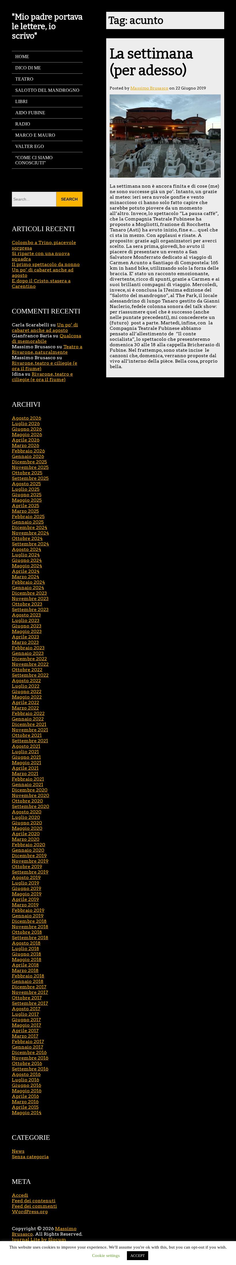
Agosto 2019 (26, 877)
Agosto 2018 (26, 943)
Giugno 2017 (26, 1019)
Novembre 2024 (30, 533)
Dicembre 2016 (29, 1052)
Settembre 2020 (30, 806)
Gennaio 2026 (28, 456)
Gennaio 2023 (28, 653)
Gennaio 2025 (28, 522)
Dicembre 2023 (29, 593)
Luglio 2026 (26, 423)
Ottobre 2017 (27, 997)
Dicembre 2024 (29, 527)
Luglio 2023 (25, 620)
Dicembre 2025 (29, 462)
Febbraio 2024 (28, 582)
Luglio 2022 (25, 686)
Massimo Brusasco (149, 88)
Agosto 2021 (26, 746)
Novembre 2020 (30, 795)
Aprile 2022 (25, 702)
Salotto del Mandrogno (47, 90)
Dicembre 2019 (29, 855)
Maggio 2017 (26, 1025)
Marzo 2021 (25, 773)
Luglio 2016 (25, 1080)
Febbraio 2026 (28, 451)
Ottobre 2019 (27, 866)
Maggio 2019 (26, 894)
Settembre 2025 (30, 478)
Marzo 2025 (25, 511)
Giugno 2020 (27, 822)
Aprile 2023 (25, 637)
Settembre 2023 (30, 609)
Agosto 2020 (26, 812)
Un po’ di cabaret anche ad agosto (45, 327)
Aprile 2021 (25, 768)
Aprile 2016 (25, 1096)
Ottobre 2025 (27, 472)
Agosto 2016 (26, 1074)
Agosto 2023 (26, 615)
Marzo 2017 (25, 1036)
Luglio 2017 (25, 1014)
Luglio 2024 (26, 555)
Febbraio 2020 (28, 844)
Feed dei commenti (34, 1206)
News (18, 1151)
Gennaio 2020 (28, 850)
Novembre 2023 (30, 598)
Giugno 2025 (26, 494)
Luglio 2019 (25, 883)
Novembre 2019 (30, 861)
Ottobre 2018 (27, 932)
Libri (21, 101)
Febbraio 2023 (28, 647)
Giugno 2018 (26, 954)
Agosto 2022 (26, 680)
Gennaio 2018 (27, 981)
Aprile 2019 (25, 899)
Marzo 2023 (25, 642)
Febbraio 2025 (28, 516)
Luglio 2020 (26, 817)
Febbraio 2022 (28, 713)
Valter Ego (29, 146)
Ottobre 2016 (27, 1063)
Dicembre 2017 (29, 987)
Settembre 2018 (30, 937)
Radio (22, 123)
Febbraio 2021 (28, 779)
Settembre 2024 (30, 544)
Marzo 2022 (25, 708)
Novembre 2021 (30, 730)
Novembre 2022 (30, 664)
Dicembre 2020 (29, 790)
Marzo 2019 (25, 905)
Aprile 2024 (25, 571)
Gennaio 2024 (28, 587)
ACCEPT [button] (137, 1255)
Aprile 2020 (26, 833)
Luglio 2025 (25, 489)
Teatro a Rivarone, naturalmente (47, 349)
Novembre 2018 (30, 926)
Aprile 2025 (25, 505)
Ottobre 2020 (27, 801)
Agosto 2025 (26, 483)
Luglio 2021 (25, 751)
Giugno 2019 (26, 888)
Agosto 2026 (26, 418)
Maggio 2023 (27, 631)
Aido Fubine (30, 112)
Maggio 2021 (26, 762)
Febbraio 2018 (28, 976)
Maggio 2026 (27, 434)
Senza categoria (30, 1156)
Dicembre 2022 (29, 658)
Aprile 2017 (25, 1030)
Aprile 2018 (25, 965)
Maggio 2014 (26, 1112)
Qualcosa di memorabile (46, 338)
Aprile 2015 (25, 1107)
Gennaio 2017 (27, 1047)
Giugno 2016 (26, 1085)
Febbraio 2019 (28, 910)
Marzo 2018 (25, 970)
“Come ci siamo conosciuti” (34, 160)
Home (22, 56)
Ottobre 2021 (27, 735)
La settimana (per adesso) (151, 62)
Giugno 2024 (27, 560)
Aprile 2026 (25, 440)
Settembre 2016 (30, 1069)
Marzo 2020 (25, 839)
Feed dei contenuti (34, 1200)
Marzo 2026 (25, 445)
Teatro (24, 79)
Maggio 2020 (27, 828)
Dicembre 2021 (29, 724)
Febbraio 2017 (28, 1041)
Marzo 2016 (25, 1101)
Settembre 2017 (30, 1003)
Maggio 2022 (27, 697)
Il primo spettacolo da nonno (46, 264)
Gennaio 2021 (27, 784)
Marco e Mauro (35, 135)
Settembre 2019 (30, 872)
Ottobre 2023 (27, 604)
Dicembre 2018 (29, 921)
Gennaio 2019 (27, 915)
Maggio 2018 (26, 959)
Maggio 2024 (27, 565)
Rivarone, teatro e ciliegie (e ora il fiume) (42, 376)
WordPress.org (30, 1211)
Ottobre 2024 (27, 538)
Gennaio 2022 (28, 719)
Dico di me (28, 67)
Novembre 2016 (30, 1058)
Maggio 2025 (27, 500)
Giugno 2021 (26, 757)
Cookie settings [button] (106, 1255)
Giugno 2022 (26, 691)
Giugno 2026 (27, 429)
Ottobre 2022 (27, 669)
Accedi (20, 1195)
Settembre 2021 (30, 740)
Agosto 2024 (26, 549)
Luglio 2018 (25, 948)
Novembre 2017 (30, 992)
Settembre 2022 (30, 675)
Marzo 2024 (25, 576)
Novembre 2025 (30, 467)
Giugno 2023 (26, 626)
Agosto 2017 (26, 1008)
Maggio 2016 (26, 1090)
